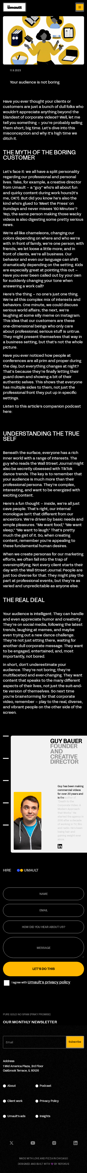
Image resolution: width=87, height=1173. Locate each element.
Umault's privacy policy (49, 982)
